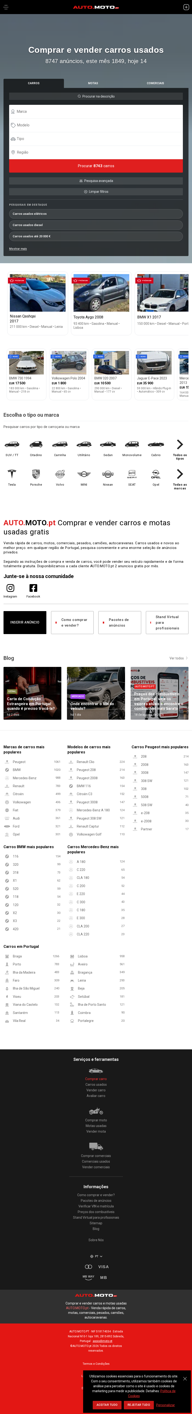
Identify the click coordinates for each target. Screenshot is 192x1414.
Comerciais (155, 83)
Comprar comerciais (96, 1156)
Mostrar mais (18, 248)
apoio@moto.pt (102, 1341)
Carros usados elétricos (30, 214)
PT (97, 1256)
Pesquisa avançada (98, 181)
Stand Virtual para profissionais (167, 622)
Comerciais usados (96, 1161)
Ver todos (177, 658)
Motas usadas (96, 1126)
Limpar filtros (98, 191)
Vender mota (96, 1131)
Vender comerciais (96, 1167)
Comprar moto (96, 1120)
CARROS (34, 83)
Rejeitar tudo (139, 1404)
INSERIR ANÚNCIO (25, 622)
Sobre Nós (96, 1240)
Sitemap (96, 1223)
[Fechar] (185, 1376)
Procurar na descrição (98, 96)
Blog (96, 1229)
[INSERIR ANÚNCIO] (186, 7)
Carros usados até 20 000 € (32, 236)
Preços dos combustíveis (96, 1212)
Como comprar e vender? (74, 623)
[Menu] (6, 7)
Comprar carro (96, 1079)
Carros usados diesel (28, 225)
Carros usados (96, 1084)
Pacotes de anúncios (119, 623)
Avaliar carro (96, 1096)
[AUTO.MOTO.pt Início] (96, 7)
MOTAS (93, 83)
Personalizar (165, 1405)
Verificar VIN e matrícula (96, 1206)
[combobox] (98, 112)
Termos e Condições (96, 1363)
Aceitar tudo (107, 1404)
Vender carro (96, 1090)
